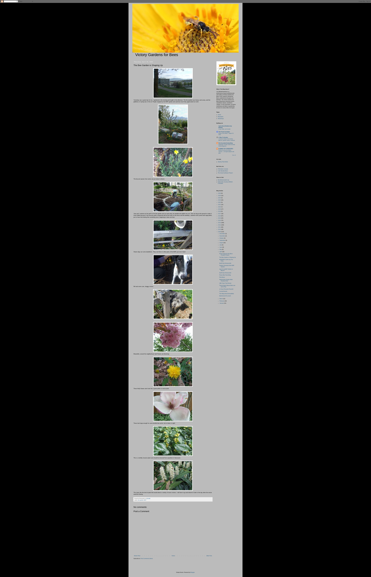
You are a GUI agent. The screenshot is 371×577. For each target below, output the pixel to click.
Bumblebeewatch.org (223, 180)
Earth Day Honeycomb (225, 263)
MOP (145, 500)
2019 (219, 209)
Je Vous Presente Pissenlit (226, 289)
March (221, 298)
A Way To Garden (223, 137)
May (221, 249)
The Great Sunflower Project (225, 173)
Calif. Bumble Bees (223, 171)
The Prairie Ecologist (224, 132)
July (221, 245)
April (221, 251)
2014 (219, 220)
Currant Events (223, 291)
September (223, 240)
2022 (219, 202)
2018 (219, 211)
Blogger (193, 572)
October (222, 238)
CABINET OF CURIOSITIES (225, 148)
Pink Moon (222, 277)
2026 (219, 193)
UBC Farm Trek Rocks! (225, 283)
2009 (219, 231)
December (222, 233)
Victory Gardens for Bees (156, 55)
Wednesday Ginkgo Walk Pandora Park (226, 280)
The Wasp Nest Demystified (226, 293)
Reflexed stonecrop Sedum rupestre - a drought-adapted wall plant (226, 152)
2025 (219, 195)
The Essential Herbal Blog (225, 143)
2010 (219, 229)
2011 (219, 227)
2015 (219, 218)
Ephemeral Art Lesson (225, 296)
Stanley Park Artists (223, 162)
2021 (219, 204)
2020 (219, 207)
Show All (234, 155)
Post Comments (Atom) (147, 558)
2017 (219, 213)
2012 (219, 225)
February (222, 301)
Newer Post (137, 555)
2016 (219, 216)
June (221, 247)
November (222, 236)
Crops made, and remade (224, 129)
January (222, 303)
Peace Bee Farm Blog (225, 275)
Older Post (209, 555)
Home (173, 555)
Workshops (221, 118)
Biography (220, 116)
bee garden (140, 500)
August (221, 242)
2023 (219, 200)
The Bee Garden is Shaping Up (227, 257)
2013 (219, 222)
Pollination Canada (223, 169)
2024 (219, 198)
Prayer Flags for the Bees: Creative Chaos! (226, 254)
